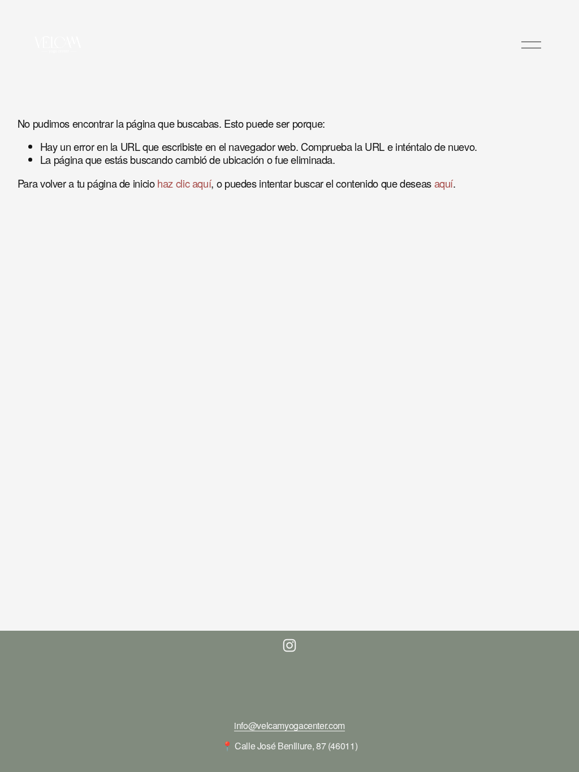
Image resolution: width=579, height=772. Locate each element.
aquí (443, 183)
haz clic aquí (184, 183)
